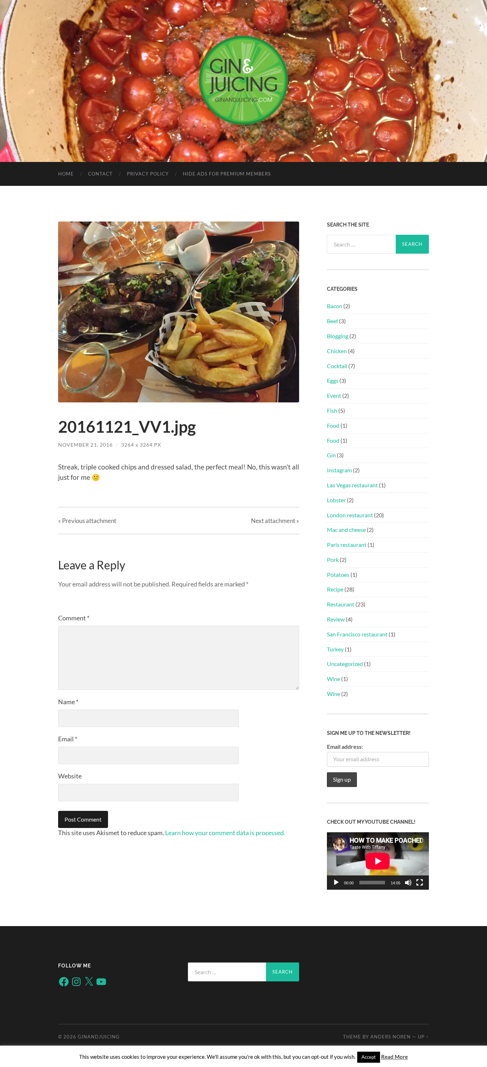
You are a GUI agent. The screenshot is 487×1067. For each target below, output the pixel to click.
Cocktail (337, 365)
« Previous (87, 520)
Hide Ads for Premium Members (227, 174)
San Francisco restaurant (357, 634)
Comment (73, 618)
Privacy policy (148, 174)
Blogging (337, 335)
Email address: (345, 746)
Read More (394, 1056)
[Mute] (408, 882)
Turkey (335, 649)
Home (66, 174)
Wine (333, 678)
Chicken (337, 350)
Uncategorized (345, 663)
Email (67, 739)
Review (336, 619)
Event (334, 395)
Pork (333, 559)
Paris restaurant (346, 544)
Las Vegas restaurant (352, 485)
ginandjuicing (99, 1037)
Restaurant (340, 604)
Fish (332, 410)
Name (68, 702)
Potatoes (338, 574)
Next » (275, 520)
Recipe (335, 589)
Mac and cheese (346, 529)
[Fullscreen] (419, 882)
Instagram (339, 470)
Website (70, 776)
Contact (100, 174)
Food (333, 425)
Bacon (334, 306)
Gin (331, 455)
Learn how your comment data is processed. (225, 833)
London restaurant (350, 515)
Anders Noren (390, 1037)
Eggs (332, 380)
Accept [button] (369, 1057)
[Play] (336, 882)
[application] (378, 861)
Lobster (336, 500)
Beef (332, 320)
